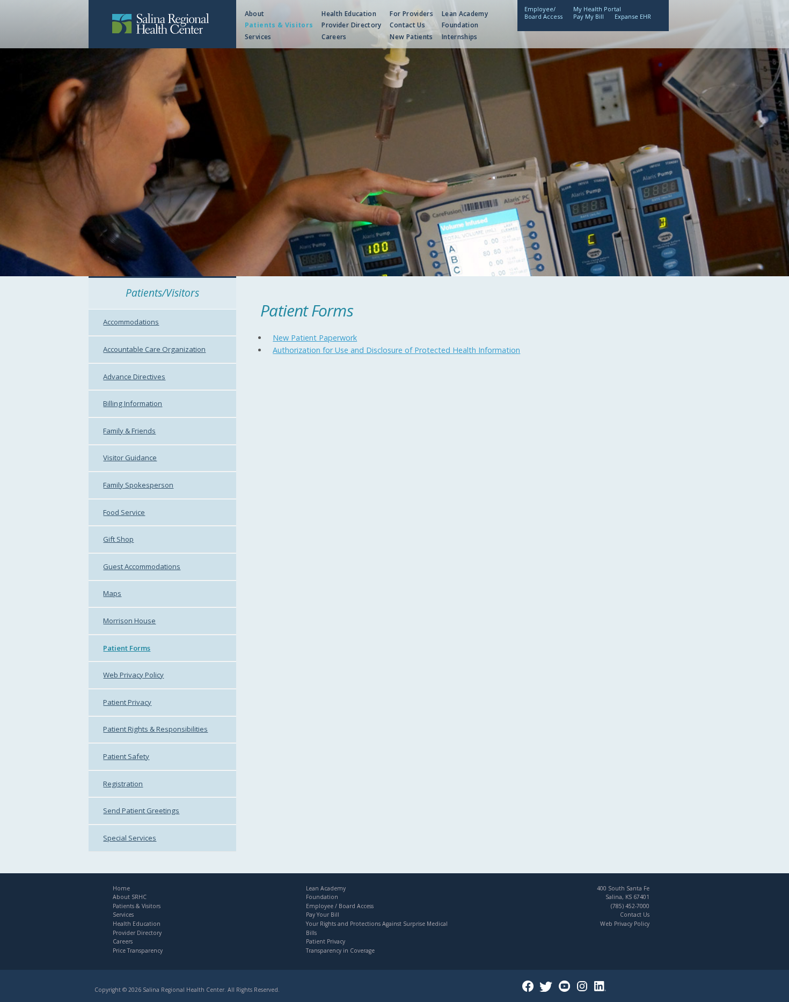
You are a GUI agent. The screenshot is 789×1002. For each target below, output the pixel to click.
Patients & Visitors (279, 25)
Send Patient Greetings (141, 810)
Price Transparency (138, 950)
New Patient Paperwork (315, 338)
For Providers (411, 13)
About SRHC (130, 897)
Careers (334, 36)
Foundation (460, 25)
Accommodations (131, 322)
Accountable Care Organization (154, 349)
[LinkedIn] (602, 989)
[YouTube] (566, 989)
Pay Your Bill (322, 914)
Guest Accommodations (141, 566)
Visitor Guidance (130, 457)
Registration (123, 784)
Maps (112, 593)
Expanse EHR (633, 16)
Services (258, 36)
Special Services (129, 838)
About (255, 13)
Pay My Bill (588, 16)
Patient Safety (126, 756)
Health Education (349, 13)
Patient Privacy (127, 702)
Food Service (124, 512)
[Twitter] (548, 989)
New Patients (411, 36)
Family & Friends (129, 431)
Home (121, 888)
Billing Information (132, 403)
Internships (460, 36)
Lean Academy (465, 13)
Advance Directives (134, 376)
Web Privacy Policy (133, 675)
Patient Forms (126, 648)
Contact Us (407, 25)
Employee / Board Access (340, 906)
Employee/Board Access (543, 12)
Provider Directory (351, 25)
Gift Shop (118, 539)
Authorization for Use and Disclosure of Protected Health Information (396, 350)
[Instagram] (584, 989)
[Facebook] (530, 989)
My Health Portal (597, 9)
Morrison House (129, 620)
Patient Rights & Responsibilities (155, 729)
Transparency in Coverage (340, 950)
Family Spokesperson (138, 485)
